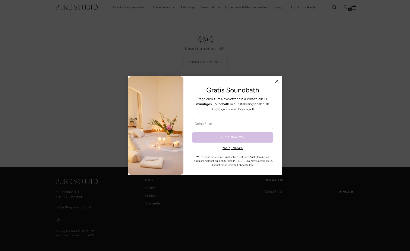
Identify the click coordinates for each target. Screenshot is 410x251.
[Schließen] (277, 81)
